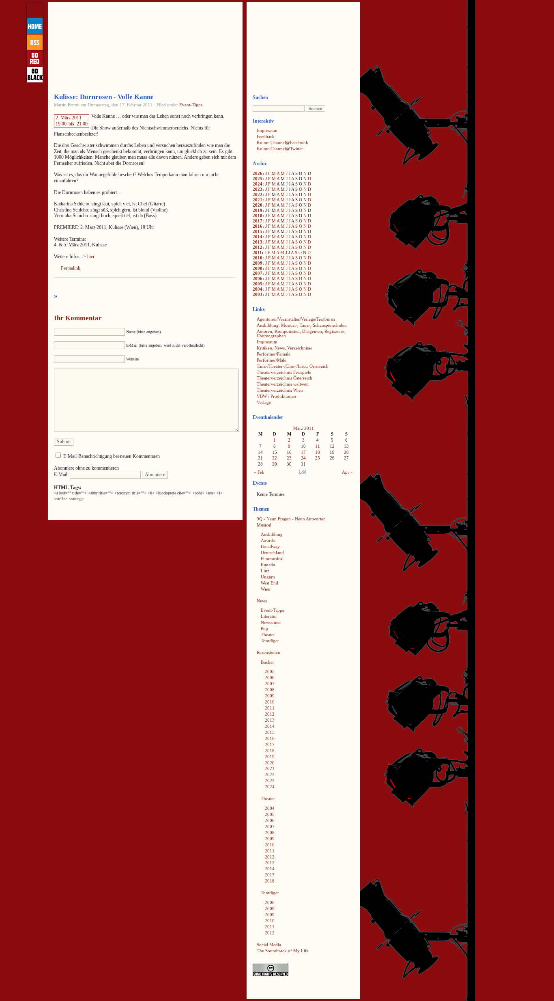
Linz (265, 570)
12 (332, 446)
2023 (257, 189)
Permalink (70, 268)
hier (90, 256)
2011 (257, 252)
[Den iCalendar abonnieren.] (302, 473)
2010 (257, 257)
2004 (257, 289)
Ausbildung (272, 534)
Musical (264, 524)
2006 (257, 278)
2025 (257, 178)
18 (317, 452)
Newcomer (271, 622)
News (262, 600)
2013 (257, 241)
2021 (257, 199)
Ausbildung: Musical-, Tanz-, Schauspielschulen (302, 325)
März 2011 (303, 428)
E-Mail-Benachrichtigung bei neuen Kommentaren (111, 456)
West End (269, 582)
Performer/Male (271, 360)
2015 (257, 231)
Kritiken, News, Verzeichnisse (284, 347)
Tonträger (270, 640)
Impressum (267, 130)
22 (274, 457)
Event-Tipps (190, 104)
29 (274, 464)
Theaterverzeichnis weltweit (283, 384)
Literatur (269, 616)
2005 (257, 283)
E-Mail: (62, 474)
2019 (257, 210)
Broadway (270, 546)
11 (317, 446)
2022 (257, 194)
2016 (257, 226)
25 (317, 457)
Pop (264, 628)
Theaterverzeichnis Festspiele (284, 372)
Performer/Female (273, 354)
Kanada (268, 564)
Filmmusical (272, 558)
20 (346, 452)
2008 (257, 268)
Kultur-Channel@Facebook (282, 142)
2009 (257, 263)
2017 (257, 220)
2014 (257, 236)
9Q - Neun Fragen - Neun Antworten (291, 518)
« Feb (259, 472)
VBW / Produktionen (276, 396)
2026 (257, 173)
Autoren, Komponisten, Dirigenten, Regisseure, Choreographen (301, 333)
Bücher (267, 662)
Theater (268, 634)
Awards (268, 540)
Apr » (347, 472)
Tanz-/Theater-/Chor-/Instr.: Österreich (293, 366)
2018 (257, 215)
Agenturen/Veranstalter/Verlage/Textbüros (296, 319)
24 (303, 457)
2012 (257, 247)
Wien (266, 589)
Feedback (266, 136)
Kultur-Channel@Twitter (280, 148)
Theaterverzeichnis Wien (280, 390)
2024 (257, 183)
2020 (257, 205)
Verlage (264, 402)
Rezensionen (268, 652)
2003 (257, 294)
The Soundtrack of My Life (283, 950)
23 (289, 457)
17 (303, 452)
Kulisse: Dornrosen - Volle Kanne (104, 97)
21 (260, 457)
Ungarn (268, 576)
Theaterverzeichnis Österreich (284, 377)
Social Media (269, 944)
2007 (257, 273)
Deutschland (272, 552)
